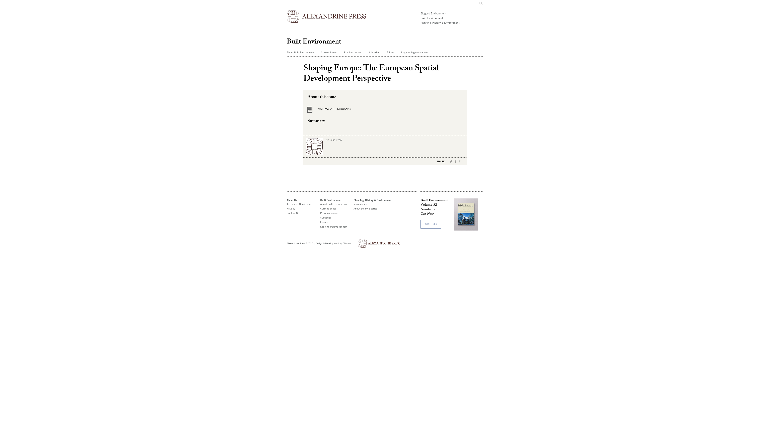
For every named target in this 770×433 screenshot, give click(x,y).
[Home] (327, 16)
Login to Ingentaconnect (414, 52)
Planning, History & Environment (439, 22)
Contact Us (293, 212)
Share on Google (460, 161)
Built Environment (431, 18)
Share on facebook (455, 161)
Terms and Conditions (299, 203)
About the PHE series (365, 208)
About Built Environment (300, 52)
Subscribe (373, 52)
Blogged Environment (433, 13)
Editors (390, 52)
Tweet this (451, 161)
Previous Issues (352, 52)
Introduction (360, 203)
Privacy (291, 208)
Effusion (347, 243)
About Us (292, 200)
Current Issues (329, 52)
